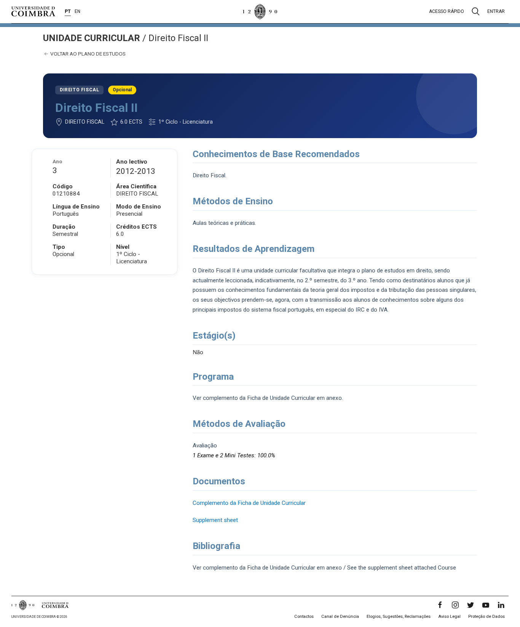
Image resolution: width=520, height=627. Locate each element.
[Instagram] (455, 605)
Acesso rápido (446, 11)
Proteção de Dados (486, 616)
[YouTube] (485, 605)
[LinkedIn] (501, 605)
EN (77, 11)
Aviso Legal (449, 616)
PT (68, 11)
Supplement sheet (215, 520)
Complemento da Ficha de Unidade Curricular (249, 503)
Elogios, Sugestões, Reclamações (399, 616)
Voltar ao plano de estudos (87, 54)
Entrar (496, 11)
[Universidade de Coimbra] (33, 11)
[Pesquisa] (476, 11)
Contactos (304, 616)
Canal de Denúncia (340, 616)
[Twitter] (470, 605)
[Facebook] (440, 605)
